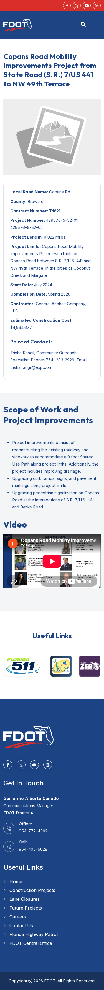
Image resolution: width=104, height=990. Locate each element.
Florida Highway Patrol (33, 934)
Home (15, 881)
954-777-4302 (33, 831)
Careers (17, 917)
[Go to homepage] (28, 736)
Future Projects (25, 908)
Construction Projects (32, 890)
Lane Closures (24, 899)
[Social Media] (77, 5)
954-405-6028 (33, 849)
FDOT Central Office (30, 943)
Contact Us (21, 925)
